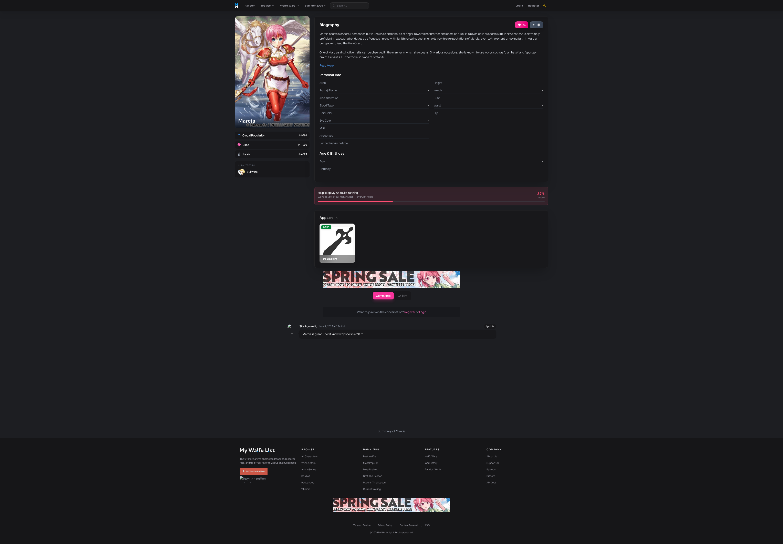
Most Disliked (370, 469)
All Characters (309, 456)
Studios (305, 476)
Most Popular (370, 463)
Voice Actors (308, 463)
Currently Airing (372, 489)
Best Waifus (369, 456)
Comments (383, 296)
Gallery (402, 296)
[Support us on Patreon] (254, 471)
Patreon (491, 469)
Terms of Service (361, 525)
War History (431, 463)
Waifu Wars (431, 456)
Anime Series (308, 469)
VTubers (305, 489)
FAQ (427, 525)
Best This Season (372, 476)
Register (533, 5)
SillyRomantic (308, 326)
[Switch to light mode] (545, 6)
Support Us (493, 463)
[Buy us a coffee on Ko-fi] (254, 479)
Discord (491, 476)
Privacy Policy (385, 525)
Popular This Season (374, 482)
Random (249, 5)
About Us (492, 456)
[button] (268, 6)
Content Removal (409, 525)
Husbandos (307, 482)
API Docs (491, 482)
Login (519, 5)
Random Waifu (433, 469)
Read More (327, 65)
